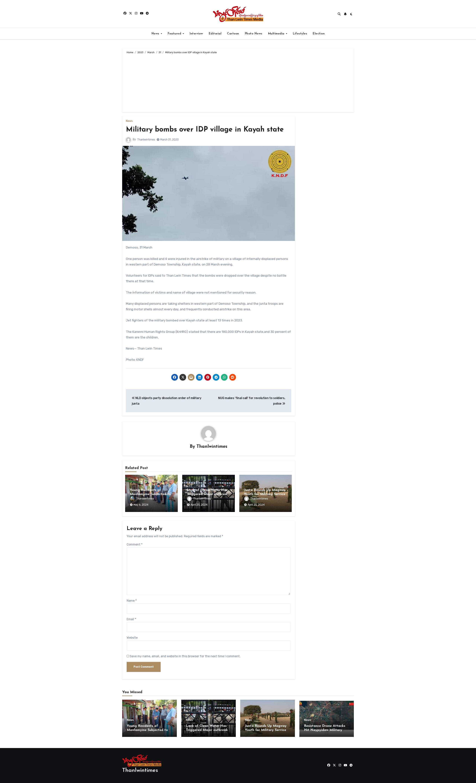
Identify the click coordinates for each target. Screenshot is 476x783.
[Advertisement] (238, 83)
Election (319, 33)
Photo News (253, 33)
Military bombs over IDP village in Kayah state (205, 129)
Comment (134, 544)
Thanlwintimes (146, 139)
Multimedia (277, 33)
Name (132, 600)
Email (131, 619)
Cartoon (233, 33)
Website (132, 637)
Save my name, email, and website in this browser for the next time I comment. (185, 656)
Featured (175, 33)
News (155, 33)
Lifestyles (300, 33)
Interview (196, 33)
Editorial (215, 33)
